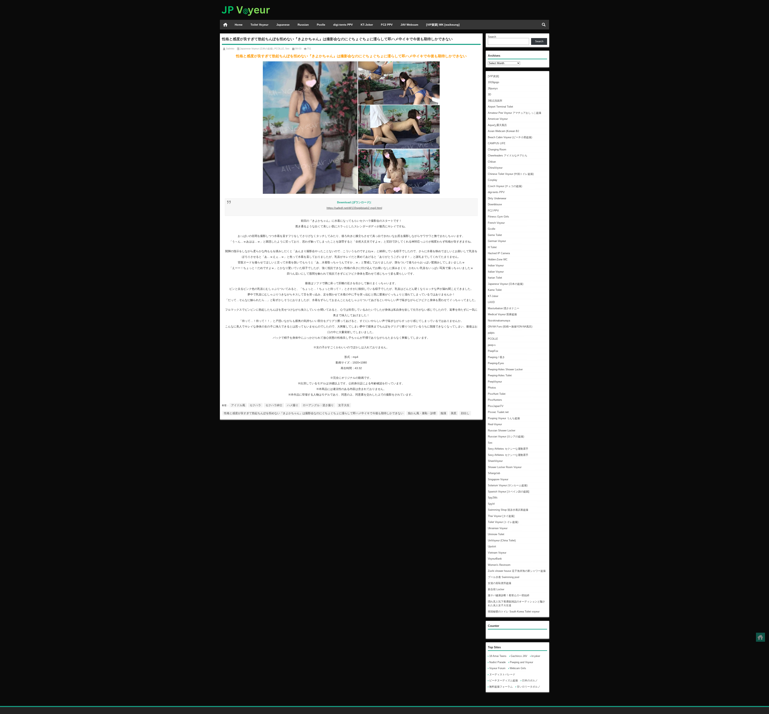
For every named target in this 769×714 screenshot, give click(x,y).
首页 (225, 24)
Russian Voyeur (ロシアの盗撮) (506, 436)
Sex (490, 442)
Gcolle (491, 228)
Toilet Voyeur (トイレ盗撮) (503, 522)
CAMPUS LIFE (496, 143)
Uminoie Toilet (496, 534)
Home (239, 24)
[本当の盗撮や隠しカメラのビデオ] (245, 5)
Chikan (492, 161)
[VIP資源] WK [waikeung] (443, 24)
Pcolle (321, 24)
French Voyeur (496, 222)
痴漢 (443, 413)
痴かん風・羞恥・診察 (422, 413)
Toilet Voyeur (259, 24)
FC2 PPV (387, 24)
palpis (491, 332)
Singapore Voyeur (498, 479)
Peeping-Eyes (496, 363)
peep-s (492, 344)
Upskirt (492, 546)
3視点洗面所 (495, 100)
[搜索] (543, 24)
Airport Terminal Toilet (500, 106)
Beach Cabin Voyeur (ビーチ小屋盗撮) (510, 137)
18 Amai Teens (497, 656)
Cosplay (492, 179)
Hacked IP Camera (499, 253)
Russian (303, 24)
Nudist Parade (497, 662)
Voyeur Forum (497, 668)
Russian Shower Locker (501, 430)
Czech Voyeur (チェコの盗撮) (505, 186)
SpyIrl (491, 503)
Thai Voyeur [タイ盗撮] (501, 516)
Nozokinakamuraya (499, 320)
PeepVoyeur (495, 381)
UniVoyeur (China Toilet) (502, 540)
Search (492, 36)
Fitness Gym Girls (498, 216)
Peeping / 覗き (496, 357)
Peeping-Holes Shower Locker (505, 369)
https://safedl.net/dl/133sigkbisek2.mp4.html (354, 207)
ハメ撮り (292, 405)
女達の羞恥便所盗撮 (499, 583)
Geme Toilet (495, 235)
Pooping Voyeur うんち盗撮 (504, 418)
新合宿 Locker (496, 589)
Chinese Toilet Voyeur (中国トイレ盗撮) (511, 173)
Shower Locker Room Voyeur (504, 467)
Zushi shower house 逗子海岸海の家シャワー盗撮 (517, 570)
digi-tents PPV (343, 24)
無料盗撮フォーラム (501, 686)
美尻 (453, 413)
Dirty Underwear (497, 198)
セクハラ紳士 (274, 405)
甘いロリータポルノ (528, 686)
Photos (492, 387)
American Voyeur (498, 118)
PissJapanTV (495, 406)
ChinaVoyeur (495, 167)
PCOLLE (493, 338)
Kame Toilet (495, 289)
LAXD (491, 302)
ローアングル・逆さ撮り (318, 405)
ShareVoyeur (495, 460)
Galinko (230, 48)
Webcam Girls (518, 668)
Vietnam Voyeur (497, 552)
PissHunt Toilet (496, 393)
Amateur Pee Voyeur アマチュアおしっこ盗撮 (514, 112)
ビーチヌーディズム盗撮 (503, 680)
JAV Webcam (409, 24)
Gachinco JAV (519, 656)
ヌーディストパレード (502, 674)
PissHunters (495, 399)
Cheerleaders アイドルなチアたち (507, 155)
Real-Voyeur (495, 424)
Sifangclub (494, 473)
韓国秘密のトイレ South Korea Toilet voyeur (514, 611)
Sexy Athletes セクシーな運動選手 (508, 448)
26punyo (493, 88)
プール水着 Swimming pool (503, 577)
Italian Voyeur (496, 271)
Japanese (283, 24)
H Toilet (492, 247)
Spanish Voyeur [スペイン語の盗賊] (508, 491)
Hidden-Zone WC (497, 259)
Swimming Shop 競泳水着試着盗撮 (508, 509)
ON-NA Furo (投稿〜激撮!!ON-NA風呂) (510, 326)
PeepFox (493, 350)
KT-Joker (367, 24)
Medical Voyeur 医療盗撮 (502, 314)
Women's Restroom (499, 564)
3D (489, 94)
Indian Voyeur (496, 265)
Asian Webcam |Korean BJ (503, 131)
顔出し (465, 413)
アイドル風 (238, 405)
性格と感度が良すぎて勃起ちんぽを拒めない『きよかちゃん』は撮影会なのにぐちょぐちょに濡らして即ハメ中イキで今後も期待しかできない (313, 413)
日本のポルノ (530, 680)
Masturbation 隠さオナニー (503, 308)
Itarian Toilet (495, 277)
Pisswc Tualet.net (498, 412)
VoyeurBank (495, 558)
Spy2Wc (493, 497)
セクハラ (255, 405)
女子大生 (343, 405)
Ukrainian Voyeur (497, 528)
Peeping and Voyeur (521, 662)
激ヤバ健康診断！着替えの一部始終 (508, 595)
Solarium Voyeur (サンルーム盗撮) (507, 485)
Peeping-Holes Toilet (500, 375)
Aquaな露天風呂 (497, 125)
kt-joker (535, 656)
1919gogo (493, 82)
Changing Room (497, 149)
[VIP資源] (493, 76)
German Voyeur (497, 241)
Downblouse (495, 204)
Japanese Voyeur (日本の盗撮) (505, 283)
